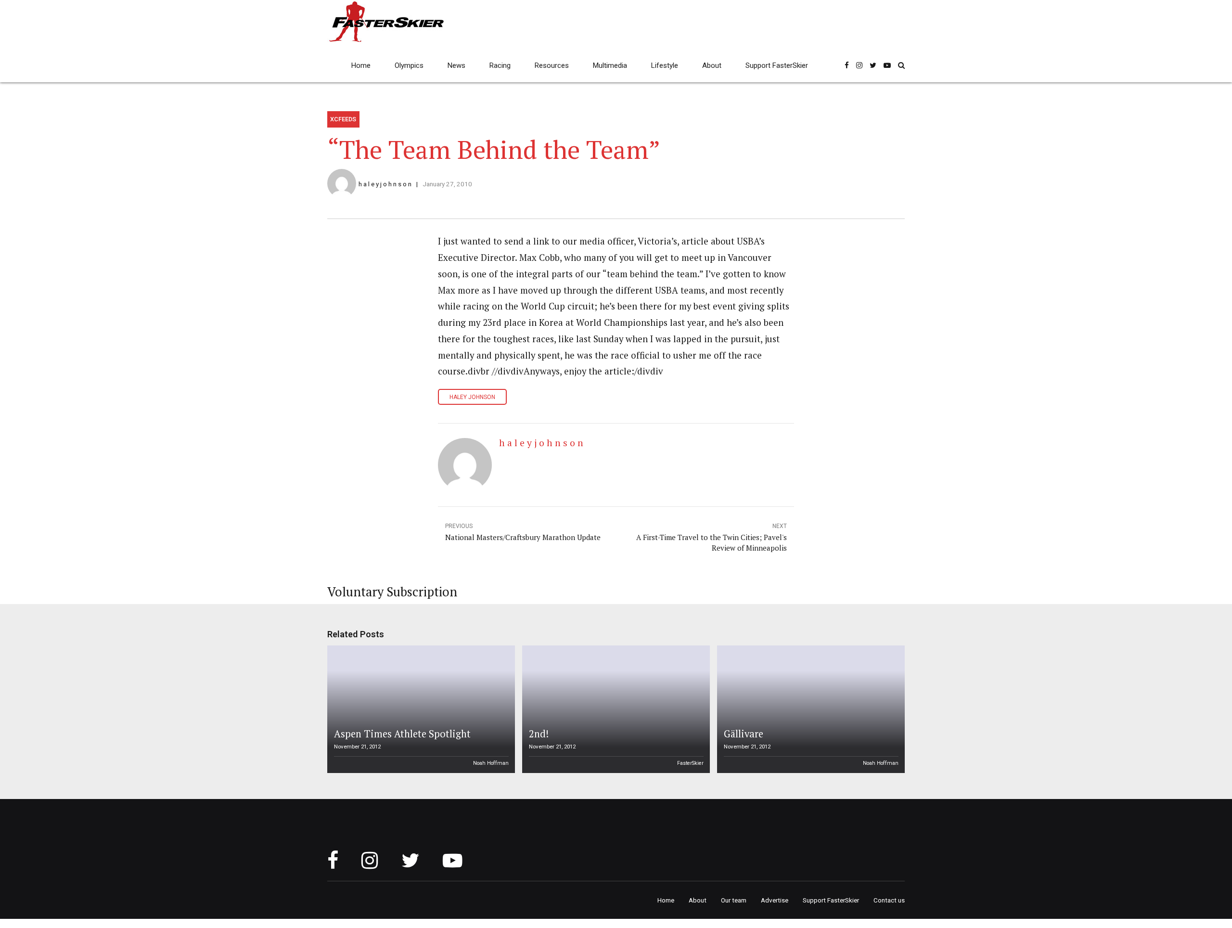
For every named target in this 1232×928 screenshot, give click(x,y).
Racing (500, 65)
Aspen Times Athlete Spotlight (402, 733)
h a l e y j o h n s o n (385, 184)
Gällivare (743, 733)
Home (361, 65)
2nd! (539, 733)
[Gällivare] (809, 709)
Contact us (889, 900)
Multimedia (610, 65)
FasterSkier (690, 763)
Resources (552, 65)
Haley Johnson (472, 397)
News (456, 65)
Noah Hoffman (491, 763)
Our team (733, 900)
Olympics (409, 65)
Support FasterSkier (776, 65)
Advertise (774, 900)
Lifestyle (664, 65)
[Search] (901, 65)
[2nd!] (614, 709)
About (711, 65)
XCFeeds (343, 119)
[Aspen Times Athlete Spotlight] (419, 709)
